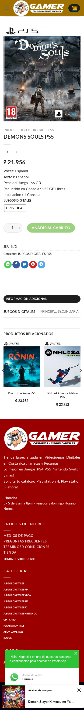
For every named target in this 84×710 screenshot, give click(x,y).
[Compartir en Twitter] (24, 265)
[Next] (80, 380)
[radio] (15, 208)
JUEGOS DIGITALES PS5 (36, 130)
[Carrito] (74, 8)
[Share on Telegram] (41, 265)
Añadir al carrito (51, 228)
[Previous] (3, 380)
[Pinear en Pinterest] (33, 265)
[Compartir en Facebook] (16, 265)
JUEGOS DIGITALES (17, 200)
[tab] (42, 299)
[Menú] (6, 8)
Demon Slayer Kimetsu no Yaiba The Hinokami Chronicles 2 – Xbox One (52, 701)
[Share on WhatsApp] (8, 265)
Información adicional (26, 299)
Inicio (9, 130)
